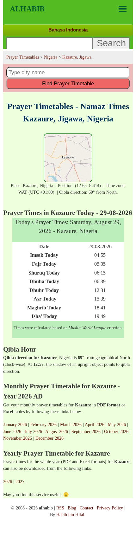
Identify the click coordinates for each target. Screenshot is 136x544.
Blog (72, 507)
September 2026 (86, 431)
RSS (60, 507)
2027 (19, 481)
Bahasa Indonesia (68, 29)
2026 (7, 481)
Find (68, 83)
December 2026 (49, 438)
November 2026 (17, 438)
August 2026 (56, 431)
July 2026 (33, 431)
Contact (86, 507)
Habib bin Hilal (70, 514)
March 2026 (71, 424)
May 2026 (117, 424)
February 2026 (43, 424)
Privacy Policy (110, 507)
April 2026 (94, 424)
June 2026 (12, 431)
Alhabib (27, 9)
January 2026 (15, 424)
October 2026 (116, 431)
